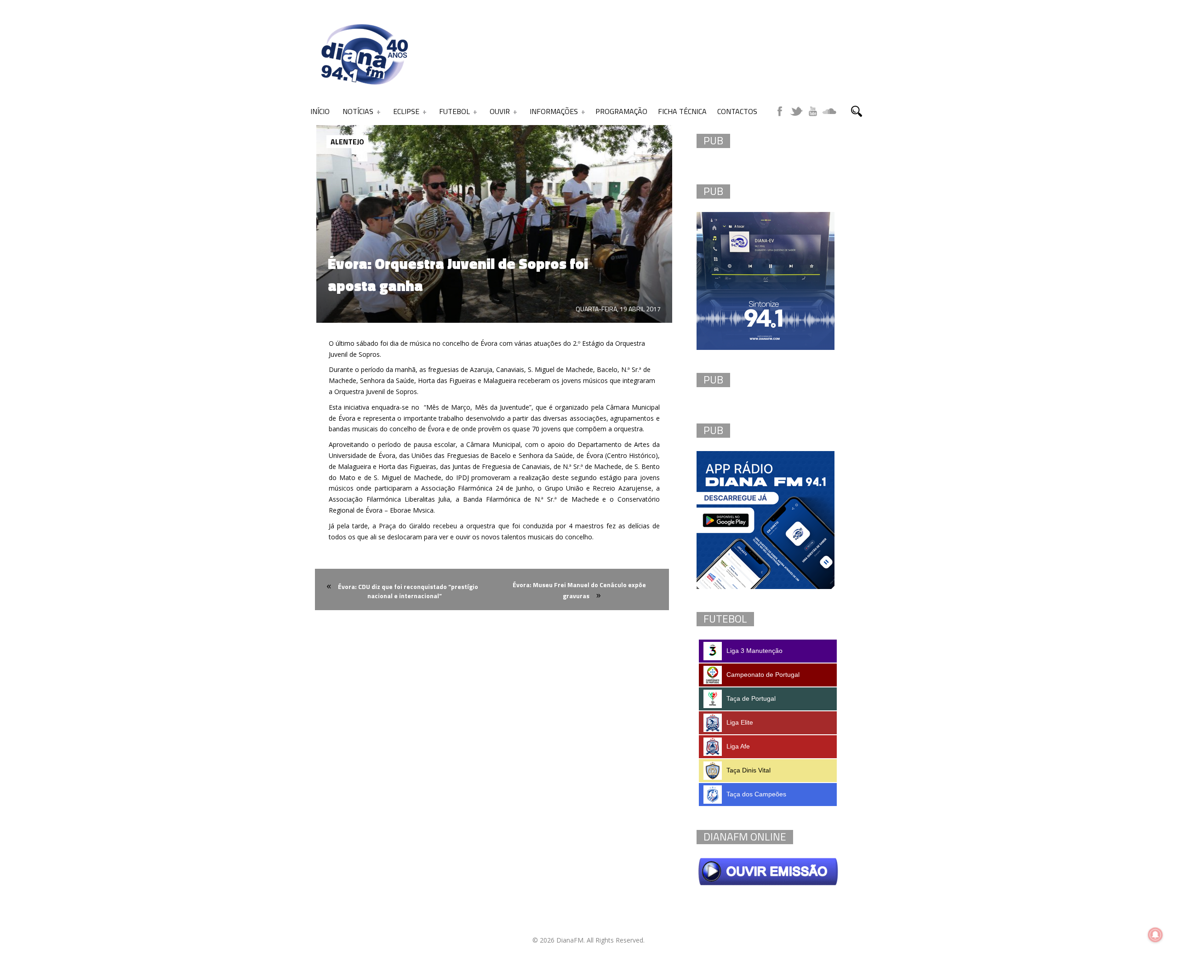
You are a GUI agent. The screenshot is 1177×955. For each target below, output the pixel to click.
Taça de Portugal (751, 698)
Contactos (737, 111)
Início (320, 111)
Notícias (358, 111)
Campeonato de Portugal (763, 674)
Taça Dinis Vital (748, 770)
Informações (554, 111)
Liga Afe (738, 746)
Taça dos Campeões (756, 794)
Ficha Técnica (682, 111)
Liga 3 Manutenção (754, 650)
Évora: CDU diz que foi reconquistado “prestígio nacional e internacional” (408, 591)
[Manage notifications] (1155, 934)
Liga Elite (739, 722)
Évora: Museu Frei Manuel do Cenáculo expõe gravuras (579, 590)
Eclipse (406, 111)
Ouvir (500, 111)
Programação (621, 111)
